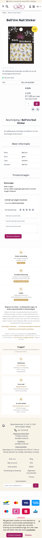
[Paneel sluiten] (39, 521)
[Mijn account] (30, 6)
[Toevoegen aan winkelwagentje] (37, 104)
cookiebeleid (30, 530)
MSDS (31, 467)
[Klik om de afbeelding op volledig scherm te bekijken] (21, 45)
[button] (8, 68)
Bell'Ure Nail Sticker (14, 13)
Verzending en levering (12, 471)
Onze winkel (12, 467)
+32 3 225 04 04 (17, 337)
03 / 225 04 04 (23, 430)
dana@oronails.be (28, 337)
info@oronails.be (21, 436)
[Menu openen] (3, 6)
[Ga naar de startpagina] (18, 6)
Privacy (31, 477)
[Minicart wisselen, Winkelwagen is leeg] (33, 6)
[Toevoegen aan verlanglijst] (33, 109)
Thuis (4, 13)
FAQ (31, 463)
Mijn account (12, 463)
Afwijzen (28, 535)
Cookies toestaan (14, 535)
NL (38, 6)
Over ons (12, 459)
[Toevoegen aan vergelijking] (38, 109)
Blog (31, 459)
